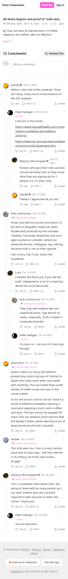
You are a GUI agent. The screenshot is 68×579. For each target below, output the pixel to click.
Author (20, 116)
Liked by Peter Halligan (26, 217)
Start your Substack (24, 562)
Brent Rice (17, 363)
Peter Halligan (12, 23)
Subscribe (47, 5)
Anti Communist (21, 213)
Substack (16, 571)
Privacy (36, 549)
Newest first (56, 53)
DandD (15, 85)
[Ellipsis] (63, 85)
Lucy (18, 272)
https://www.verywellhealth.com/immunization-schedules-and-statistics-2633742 (40, 131)
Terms (46, 549)
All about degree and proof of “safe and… (32, 19)
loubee (15, 439)
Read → (7, 41)
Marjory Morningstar (33, 161)
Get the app (52, 562)
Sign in (60, 5)
